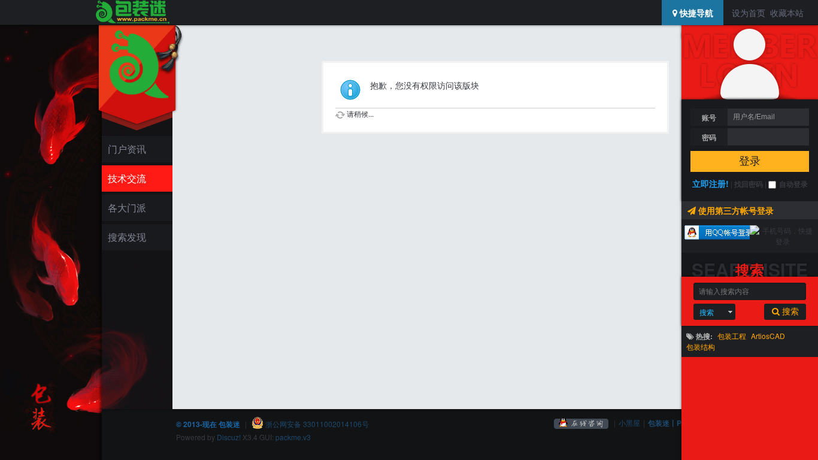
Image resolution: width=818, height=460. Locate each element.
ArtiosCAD (768, 336)
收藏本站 (787, 13)
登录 (750, 161)
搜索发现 (127, 237)
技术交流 (127, 178)
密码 (709, 137)
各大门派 (127, 207)
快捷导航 (695, 13)
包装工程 (731, 336)
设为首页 (748, 13)
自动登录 (793, 183)
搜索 (706, 312)
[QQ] (581, 422)
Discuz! (229, 437)
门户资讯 (127, 149)
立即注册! (710, 183)
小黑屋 (629, 422)
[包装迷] (132, 12)
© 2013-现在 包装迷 (208, 424)
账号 (709, 117)
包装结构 (700, 346)
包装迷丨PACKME (678, 422)
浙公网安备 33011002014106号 (316, 424)
